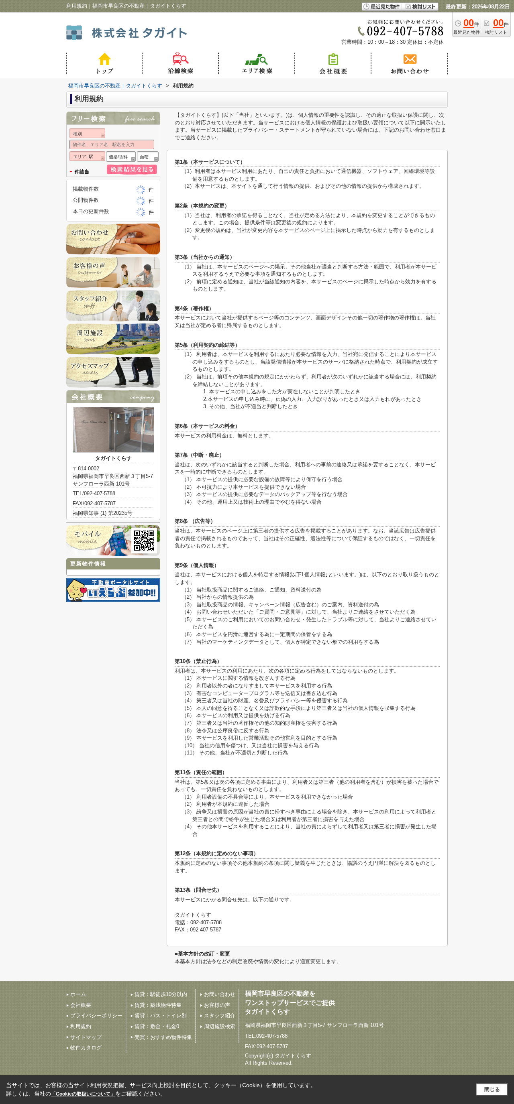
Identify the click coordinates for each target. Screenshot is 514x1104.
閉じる (492, 1089)
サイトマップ (86, 1037)
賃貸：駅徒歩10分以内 (161, 994)
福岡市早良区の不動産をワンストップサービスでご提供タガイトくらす (290, 1002)
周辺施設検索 (219, 1026)
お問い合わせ (219, 994)
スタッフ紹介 (219, 1016)
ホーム (78, 994)
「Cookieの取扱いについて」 (83, 1094)
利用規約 (80, 1026)
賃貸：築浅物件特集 (158, 1005)
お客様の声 (217, 1005)
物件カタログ (86, 1048)
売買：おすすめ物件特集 (163, 1037)
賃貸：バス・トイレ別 (161, 1016)
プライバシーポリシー (96, 1016)
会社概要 (80, 1005)
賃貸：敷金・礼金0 (157, 1026)
